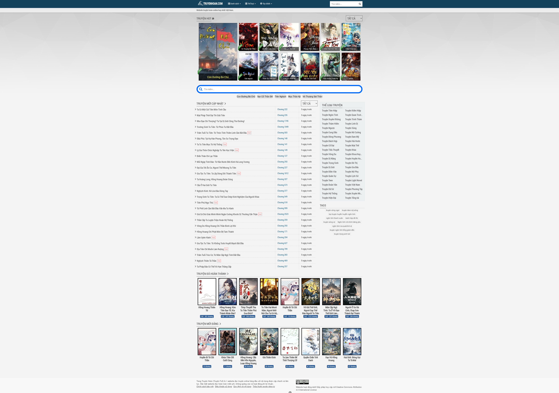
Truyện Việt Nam (352, 184)
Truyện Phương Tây (353, 189)
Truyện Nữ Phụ (352, 171)
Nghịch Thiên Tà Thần (206, 260)
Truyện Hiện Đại (329, 197)
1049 (282, 126)
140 (282, 138)
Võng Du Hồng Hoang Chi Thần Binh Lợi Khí (216, 225)
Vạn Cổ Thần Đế (265, 96)
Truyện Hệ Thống (329, 193)
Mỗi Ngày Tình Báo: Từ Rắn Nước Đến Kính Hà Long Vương (223, 161)
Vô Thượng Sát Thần (312, 96)
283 (282, 254)
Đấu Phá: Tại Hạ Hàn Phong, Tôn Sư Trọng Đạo (217, 138)
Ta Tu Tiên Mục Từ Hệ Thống (209, 144)
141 (282, 144)
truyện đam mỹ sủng (350, 210)
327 (282, 179)
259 (282, 219)
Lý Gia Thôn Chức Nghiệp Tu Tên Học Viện (215, 150)
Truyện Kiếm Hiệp (353, 110)
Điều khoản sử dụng (223, 386)
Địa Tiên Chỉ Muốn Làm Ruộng (210, 249)
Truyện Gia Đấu (352, 167)
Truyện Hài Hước (352, 141)
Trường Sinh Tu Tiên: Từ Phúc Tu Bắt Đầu (215, 126)
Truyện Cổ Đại (328, 145)
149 (282, 150)
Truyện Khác (350, 149)
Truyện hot (204, 18)
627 (282, 243)
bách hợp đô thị (352, 218)
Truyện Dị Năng (329, 158)
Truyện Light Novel (353, 180)
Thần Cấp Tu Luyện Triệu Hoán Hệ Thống (215, 220)
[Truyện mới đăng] (220, 325)
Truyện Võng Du (329, 154)
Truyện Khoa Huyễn (354, 154)
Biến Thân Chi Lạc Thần (207, 156)
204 (282, 237)
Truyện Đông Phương (331, 136)
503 (282, 132)
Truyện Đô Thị (351, 162)
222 (282, 109)
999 (282, 208)
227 (282, 167)
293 (282, 161)
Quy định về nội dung (242, 386)
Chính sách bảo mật (205, 386)
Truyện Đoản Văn (329, 184)
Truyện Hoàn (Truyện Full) (212, 381)
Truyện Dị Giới (328, 167)
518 (282, 202)
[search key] (344, 4)
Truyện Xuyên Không (331, 119)
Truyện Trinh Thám (353, 119)
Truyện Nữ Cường (353, 132)
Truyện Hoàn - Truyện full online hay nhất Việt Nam (211, 3)
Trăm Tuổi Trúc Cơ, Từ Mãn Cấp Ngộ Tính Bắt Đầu (218, 254)
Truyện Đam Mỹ (352, 136)
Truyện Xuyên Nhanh (354, 193)
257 (282, 266)
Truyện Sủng (351, 127)
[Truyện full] (227, 275)
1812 (282, 173)
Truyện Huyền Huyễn (354, 158)
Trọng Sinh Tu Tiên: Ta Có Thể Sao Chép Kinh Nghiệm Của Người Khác (228, 196)
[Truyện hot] (212, 20)
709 (282, 248)
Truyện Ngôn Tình (330, 114)
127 (282, 155)
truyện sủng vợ (329, 222)
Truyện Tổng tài (352, 197)
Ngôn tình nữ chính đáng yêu (349, 222)
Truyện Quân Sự (329, 175)
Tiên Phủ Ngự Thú (205, 202)
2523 (282, 213)
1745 (282, 120)
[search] (359, 4)
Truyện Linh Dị (351, 123)
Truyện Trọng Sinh (330, 162)
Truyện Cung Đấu (329, 132)
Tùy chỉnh (266, 3)
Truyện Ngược (328, 127)
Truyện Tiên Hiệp (329, 110)
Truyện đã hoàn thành (211, 273)
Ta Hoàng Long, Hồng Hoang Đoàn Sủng (215, 179)
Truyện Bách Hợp (329, 141)
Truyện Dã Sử (328, 189)
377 (282, 190)
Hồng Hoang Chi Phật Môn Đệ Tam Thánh (215, 231)
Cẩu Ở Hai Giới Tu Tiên (207, 185)
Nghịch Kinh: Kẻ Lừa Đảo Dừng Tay (212, 190)
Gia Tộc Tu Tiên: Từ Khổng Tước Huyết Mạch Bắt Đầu (220, 243)
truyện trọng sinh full (342, 234)
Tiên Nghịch (280, 96)
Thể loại (250, 3)
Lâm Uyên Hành (204, 237)
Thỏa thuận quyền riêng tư (264, 386)
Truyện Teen (327, 180)
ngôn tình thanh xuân (334, 218)
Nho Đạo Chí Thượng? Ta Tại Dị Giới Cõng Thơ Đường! (221, 121)
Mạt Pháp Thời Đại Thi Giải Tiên (211, 115)
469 (282, 260)
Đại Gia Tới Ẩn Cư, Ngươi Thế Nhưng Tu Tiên (216, 167)
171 (282, 231)
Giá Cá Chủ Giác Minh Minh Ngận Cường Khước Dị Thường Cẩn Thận (227, 214)
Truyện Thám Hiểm (330, 123)
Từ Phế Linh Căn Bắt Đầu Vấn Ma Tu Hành (215, 208)
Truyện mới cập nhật (210, 103)
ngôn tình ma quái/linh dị (342, 226)
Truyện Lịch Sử (352, 175)
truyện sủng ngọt (332, 210)
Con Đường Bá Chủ (246, 96)
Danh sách (234, 3)
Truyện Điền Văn (329, 171)
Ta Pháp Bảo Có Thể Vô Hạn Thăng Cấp (214, 266)
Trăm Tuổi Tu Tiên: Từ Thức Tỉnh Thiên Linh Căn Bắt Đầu (222, 132)
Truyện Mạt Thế (352, 145)
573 (282, 184)
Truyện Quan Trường (354, 114)
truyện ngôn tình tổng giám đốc (342, 230)
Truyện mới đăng (208, 324)
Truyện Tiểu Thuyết (330, 149)
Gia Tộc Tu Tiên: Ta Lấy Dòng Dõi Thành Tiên (216, 173)
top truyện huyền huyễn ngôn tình (342, 214)
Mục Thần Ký (294, 96)
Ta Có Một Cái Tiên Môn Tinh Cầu (211, 109)
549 (282, 196)
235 (282, 115)
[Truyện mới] (224, 105)
